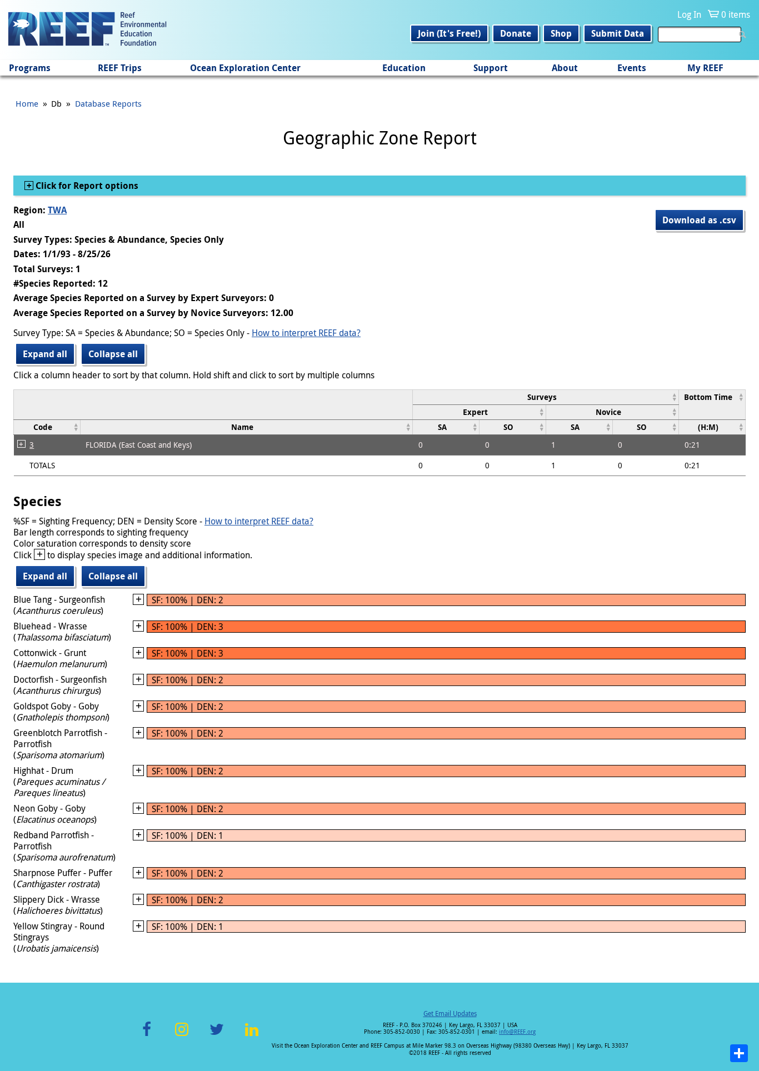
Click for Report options (85, 185)
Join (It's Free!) (449, 33)
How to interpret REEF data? (306, 333)
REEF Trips (120, 68)
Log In (689, 14)
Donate (515, 33)
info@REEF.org (517, 1031)
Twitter (216, 1035)
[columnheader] (546, 396)
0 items (735, 14)
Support (490, 68)
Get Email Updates (450, 1013)
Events (631, 68)
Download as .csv (699, 220)
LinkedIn (251, 1035)
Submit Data (617, 33)
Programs (30, 68)
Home (27, 103)
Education (404, 68)
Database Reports (108, 103)
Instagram (181, 1035)
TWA (57, 210)
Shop (561, 33)
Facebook (146, 1035)
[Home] (87, 30)
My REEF (705, 68)
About (565, 68)
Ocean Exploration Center (245, 68)
